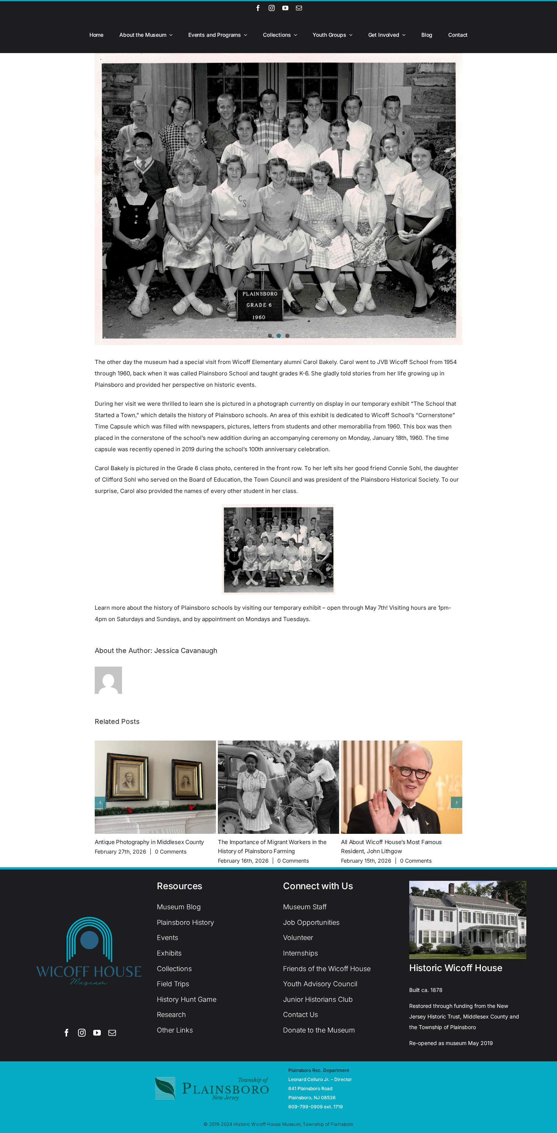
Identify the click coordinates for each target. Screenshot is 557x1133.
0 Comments (170, 851)
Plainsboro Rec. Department (318, 1070)
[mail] (299, 8)
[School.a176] (278, 199)
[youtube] (285, 8)
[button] (100, 802)
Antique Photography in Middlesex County (149, 842)
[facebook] (258, 8)
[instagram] (272, 8)
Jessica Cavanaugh (185, 650)
